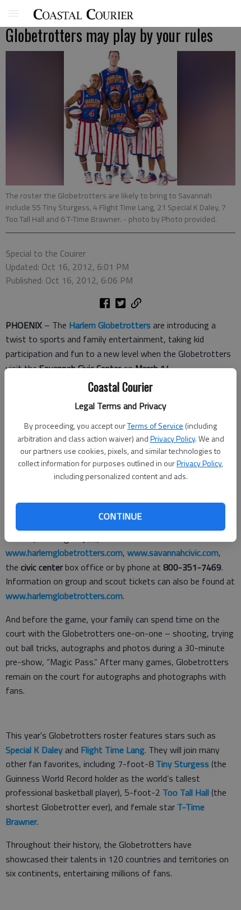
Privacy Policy (172, 438)
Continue (120, 516)
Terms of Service (155, 425)
